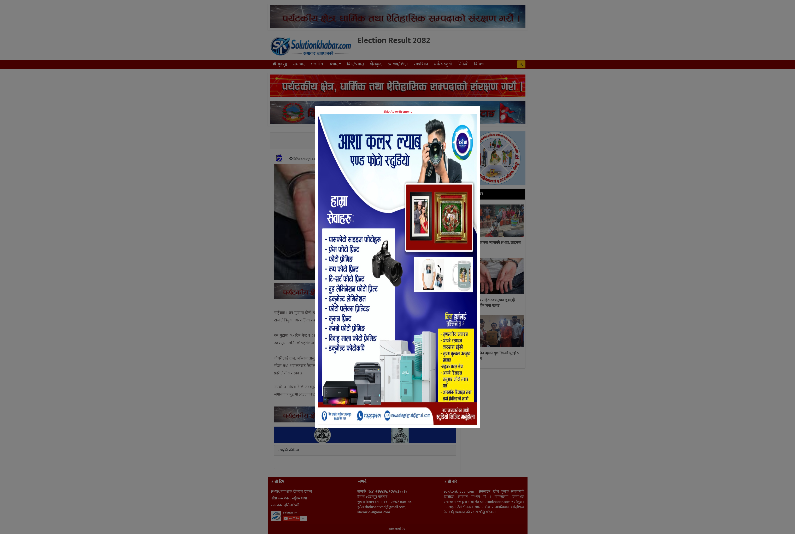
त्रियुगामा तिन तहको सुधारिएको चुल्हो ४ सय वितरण (492, 356)
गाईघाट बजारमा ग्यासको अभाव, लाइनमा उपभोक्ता (493, 245)
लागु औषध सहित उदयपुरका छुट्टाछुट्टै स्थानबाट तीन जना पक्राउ (490, 303)
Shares (366, 305)
